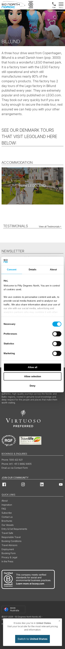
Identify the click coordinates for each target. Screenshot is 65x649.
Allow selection (32, 376)
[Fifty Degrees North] (13, 4)
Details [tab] (32, 269)
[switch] (56, 333)
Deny (32, 385)
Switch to (32, 638)
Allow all (32, 367)
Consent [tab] (11, 269)
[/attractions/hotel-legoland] (32, 185)
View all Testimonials (49, 226)
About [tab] (53, 269)
